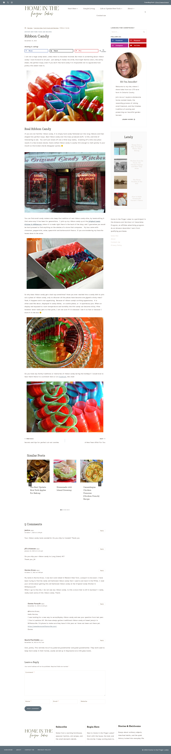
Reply (102, 531)
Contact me (101, 15)
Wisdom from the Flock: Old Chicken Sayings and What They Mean (136, 164)
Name (28, 701)
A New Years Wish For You (95, 440)
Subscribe (114, 236)
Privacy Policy (116, 245)
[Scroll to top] (166, 746)
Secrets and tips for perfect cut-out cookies (42, 440)
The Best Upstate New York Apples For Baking (38, 490)
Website (84, 701)
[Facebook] (4, 2)
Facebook (62, 377)
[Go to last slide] (30, 484)
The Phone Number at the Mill (136, 181)
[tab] (60, 509)
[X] (8, 2)
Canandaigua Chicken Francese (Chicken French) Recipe (91, 493)
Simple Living (89, 8)
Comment (29, 672)
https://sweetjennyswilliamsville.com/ (42, 626)
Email (56, 701)
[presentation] (38, 471)
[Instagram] (11, 2)
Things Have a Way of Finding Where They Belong (136, 148)
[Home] (25, 28)
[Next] (99, 484)
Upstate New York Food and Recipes (38, 32)
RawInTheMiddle (32, 640)
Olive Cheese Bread (162, 2)
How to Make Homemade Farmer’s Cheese (137, 198)
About (113, 239)
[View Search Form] (145, 12)
